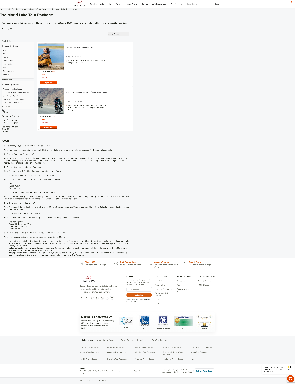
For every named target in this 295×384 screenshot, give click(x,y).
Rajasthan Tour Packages (89, 347)
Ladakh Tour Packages (88, 359)
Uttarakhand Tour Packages (201, 347)
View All (193, 359)
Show (6, 129)
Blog (157, 303)
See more (6, 107)
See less (14, 127)
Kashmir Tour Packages (144, 347)
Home (2, 9)
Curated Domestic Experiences (154, 4)
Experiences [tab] (142, 340)
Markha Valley (8, 61)
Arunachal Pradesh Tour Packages (16, 92)
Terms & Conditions (205, 281)
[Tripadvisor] (86, 298)
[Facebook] (97, 298)
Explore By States (10, 85)
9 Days (12, 120)
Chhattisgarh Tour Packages (13, 96)
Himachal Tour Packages (172, 347)
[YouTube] (112, 298)
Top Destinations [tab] (159, 340)
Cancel (5, 131)
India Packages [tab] (86, 340)
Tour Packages (176, 4)
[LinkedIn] (107, 298)
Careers (158, 299)
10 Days (12, 122)
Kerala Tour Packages (115, 347)
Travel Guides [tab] (127, 340)
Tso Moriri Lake (8, 71)
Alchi (4, 50)
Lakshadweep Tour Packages (14, 103)
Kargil (5, 54)
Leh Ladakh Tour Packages (38, 9)
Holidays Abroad (115, 4)
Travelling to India (97, 4)
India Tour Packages (16, 9)
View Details (44, 78)
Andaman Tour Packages (12, 89)
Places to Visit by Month (183, 290)
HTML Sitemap (203, 285)
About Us (158, 281)
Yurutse (6, 74)
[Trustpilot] (81, 298)
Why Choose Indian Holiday (162, 294)
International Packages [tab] (107, 340)
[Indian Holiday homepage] (88, 279)
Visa (178, 285)
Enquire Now (48, 83)
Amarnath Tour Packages (116, 352)
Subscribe (139, 295)
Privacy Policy (133, 301)
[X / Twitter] (102, 298)
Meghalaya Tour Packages (173, 359)
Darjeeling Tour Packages (117, 359)
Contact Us (181, 281)
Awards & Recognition (163, 289)
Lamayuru (6, 57)
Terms (148, 299)
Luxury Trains (131, 4)
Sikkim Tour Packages (199, 352)
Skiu (4, 67)
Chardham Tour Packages (145, 352)
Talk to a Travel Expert (204, 371)
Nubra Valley (7, 64)
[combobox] (196, 4)
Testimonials (160, 285)
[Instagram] (92, 298)
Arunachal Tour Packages (89, 352)
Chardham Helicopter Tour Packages (173, 353)
